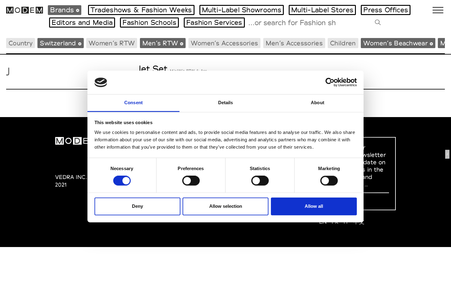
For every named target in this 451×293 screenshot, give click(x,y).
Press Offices (385, 10)
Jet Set (152, 68)
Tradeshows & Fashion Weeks (141, 10)
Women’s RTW (112, 43)
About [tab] (317, 102)
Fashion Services (214, 22)
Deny (137, 206)
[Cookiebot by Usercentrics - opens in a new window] (330, 82)
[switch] (191, 181)
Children (343, 43)
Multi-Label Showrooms (241, 10)
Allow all (314, 206)
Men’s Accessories (294, 43)
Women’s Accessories (224, 43)
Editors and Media (82, 22)
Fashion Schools (149, 22)
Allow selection (225, 206)
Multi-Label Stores (322, 10)
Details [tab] (225, 102)
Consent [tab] (133, 102)
